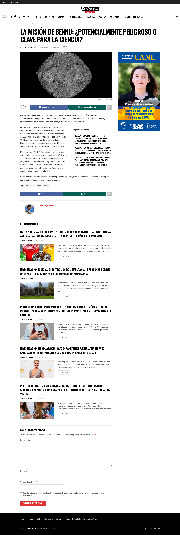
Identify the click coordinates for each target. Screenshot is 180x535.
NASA (46, 186)
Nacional (90, 16)
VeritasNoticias (31, 528)
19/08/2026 (39, 241)
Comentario (25, 440)
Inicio (38, 16)
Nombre (24, 471)
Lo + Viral (49, 16)
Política (102, 16)
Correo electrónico (28, 482)
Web (69, 482)
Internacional (76, 16)
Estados (62, 16)
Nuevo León (115, 16)
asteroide (29, 186)
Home (22, 24)
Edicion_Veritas (29, 47)
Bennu (38, 186)
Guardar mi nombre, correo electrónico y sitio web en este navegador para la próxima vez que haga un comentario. (64, 494)
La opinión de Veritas (134, 16)
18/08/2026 (39, 357)
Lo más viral (30, 24)
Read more (64, 256)
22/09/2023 (44, 47)
